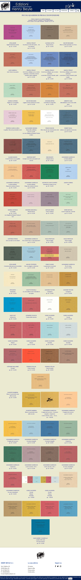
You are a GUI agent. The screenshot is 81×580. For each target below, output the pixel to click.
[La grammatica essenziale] (50, 262)
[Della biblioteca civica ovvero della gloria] (68, 98)
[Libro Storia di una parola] (13, 68)
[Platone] (13, 338)
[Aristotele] (50, 338)
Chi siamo (49, 10)
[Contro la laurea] (31, 364)
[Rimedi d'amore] (31, 207)
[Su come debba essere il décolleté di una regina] (31, 287)
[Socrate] (50, 313)
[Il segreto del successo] (68, 408)
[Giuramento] (13, 287)
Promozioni (64, 10)
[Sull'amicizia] (13, 313)
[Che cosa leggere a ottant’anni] (31, 262)
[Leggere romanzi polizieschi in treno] (31, 98)
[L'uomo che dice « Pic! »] (31, 462)
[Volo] (68, 180)
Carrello (72, 10)
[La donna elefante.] (68, 155)
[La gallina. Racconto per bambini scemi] (13, 126)
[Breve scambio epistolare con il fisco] (68, 40)
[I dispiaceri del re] (50, 155)
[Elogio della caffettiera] (31, 126)
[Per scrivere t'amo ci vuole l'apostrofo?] (31, 236)
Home (43, 10)
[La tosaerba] (13, 207)
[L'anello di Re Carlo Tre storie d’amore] (68, 488)
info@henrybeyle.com (9, 573)
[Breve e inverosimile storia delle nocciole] (68, 364)
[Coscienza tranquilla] (31, 437)
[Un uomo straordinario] (68, 462)
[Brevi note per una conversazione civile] (50, 126)
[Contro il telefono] (50, 207)
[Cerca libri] (78, 10)
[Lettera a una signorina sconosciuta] (68, 126)
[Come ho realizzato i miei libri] (68, 207)
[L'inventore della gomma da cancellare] (13, 262)
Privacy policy (31, 570)
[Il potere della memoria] (31, 313)
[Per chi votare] (68, 262)
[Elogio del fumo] (50, 40)
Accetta (70, 578)
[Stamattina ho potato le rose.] (50, 180)
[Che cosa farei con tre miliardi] (13, 236)
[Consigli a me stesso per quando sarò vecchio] (31, 155)
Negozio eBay (31, 568)
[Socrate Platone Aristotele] (31, 488)
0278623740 (6, 570)
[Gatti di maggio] (50, 236)
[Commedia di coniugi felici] (50, 98)
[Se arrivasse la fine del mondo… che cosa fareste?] (31, 40)
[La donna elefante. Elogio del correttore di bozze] (13, 180)
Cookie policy (31, 572)
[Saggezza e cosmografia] (13, 98)
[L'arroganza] (50, 287)
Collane (56, 10)
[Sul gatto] (13, 364)
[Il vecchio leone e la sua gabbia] (13, 155)
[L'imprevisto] (68, 437)
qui (12, 578)
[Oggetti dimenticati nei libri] (13, 40)
